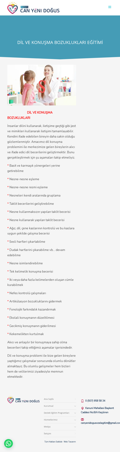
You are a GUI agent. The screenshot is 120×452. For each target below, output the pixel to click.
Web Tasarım (70, 442)
